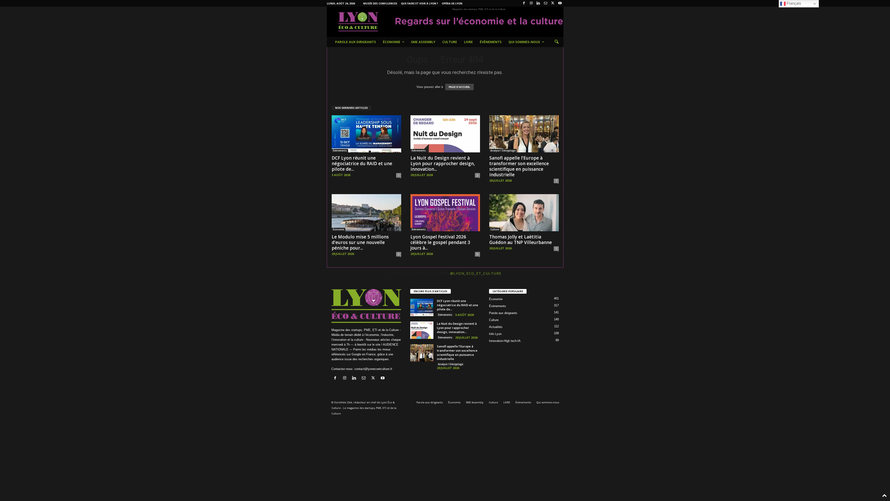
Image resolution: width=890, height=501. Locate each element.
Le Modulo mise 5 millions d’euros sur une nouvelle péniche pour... (360, 242)
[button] (556, 42)
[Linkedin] (538, 3)
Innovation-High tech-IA (505, 341)
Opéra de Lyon (452, 3)
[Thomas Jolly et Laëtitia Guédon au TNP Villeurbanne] (524, 212)
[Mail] (545, 3)
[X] (553, 3)
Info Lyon (495, 334)
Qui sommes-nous (524, 42)
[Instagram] (531, 3)
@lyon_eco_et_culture (476, 273)
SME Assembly (423, 42)
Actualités (495, 327)
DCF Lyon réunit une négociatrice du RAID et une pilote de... (362, 163)
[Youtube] (560, 3)
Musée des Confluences (380, 3)
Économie (391, 42)
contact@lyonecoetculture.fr (373, 369)
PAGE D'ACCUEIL (459, 87)
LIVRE (468, 42)
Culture (449, 42)
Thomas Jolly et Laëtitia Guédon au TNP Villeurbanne (520, 239)
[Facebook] (524, 3)
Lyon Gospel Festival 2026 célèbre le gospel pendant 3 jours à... (440, 242)
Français (793, 3)
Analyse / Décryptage (502, 150)
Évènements (491, 42)
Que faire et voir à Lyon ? (419, 3)
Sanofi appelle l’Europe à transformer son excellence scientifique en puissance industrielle (519, 166)
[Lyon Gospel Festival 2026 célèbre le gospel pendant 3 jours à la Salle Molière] (445, 212)
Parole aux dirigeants (355, 42)
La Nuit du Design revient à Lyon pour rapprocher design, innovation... (442, 163)
